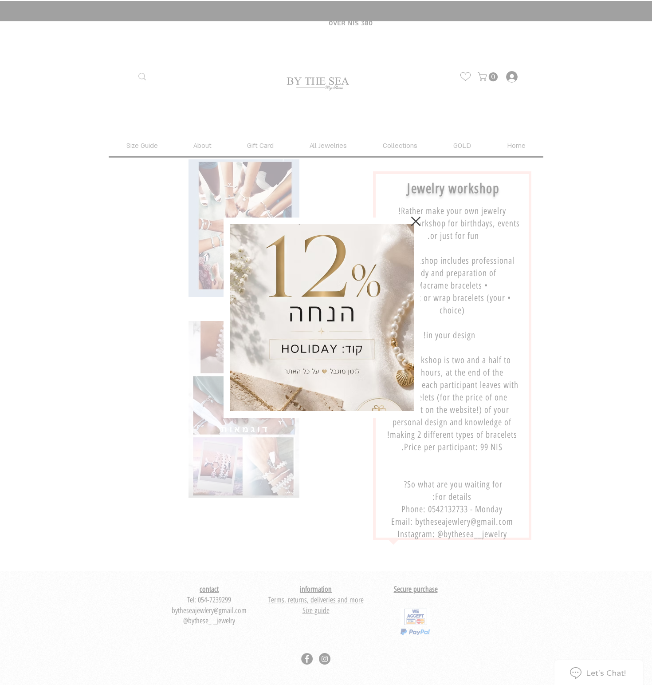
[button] (415, 221)
